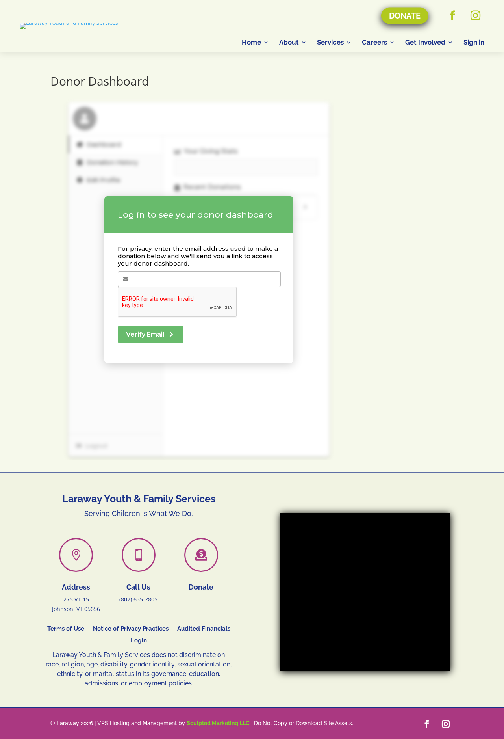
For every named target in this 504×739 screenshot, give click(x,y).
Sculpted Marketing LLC (218, 723)
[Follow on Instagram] (475, 16)
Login (139, 641)
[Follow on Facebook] (452, 16)
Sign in (473, 42)
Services (330, 42)
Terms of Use (65, 629)
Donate (405, 15)
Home (251, 42)
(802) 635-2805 (138, 599)
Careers (374, 42)
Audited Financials (203, 629)
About (289, 42)
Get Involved (425, 42)
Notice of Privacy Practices (131, 629)
